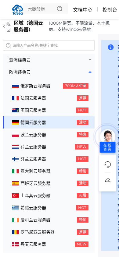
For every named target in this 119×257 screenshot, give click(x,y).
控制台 (110, 10)
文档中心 (82, 10)
